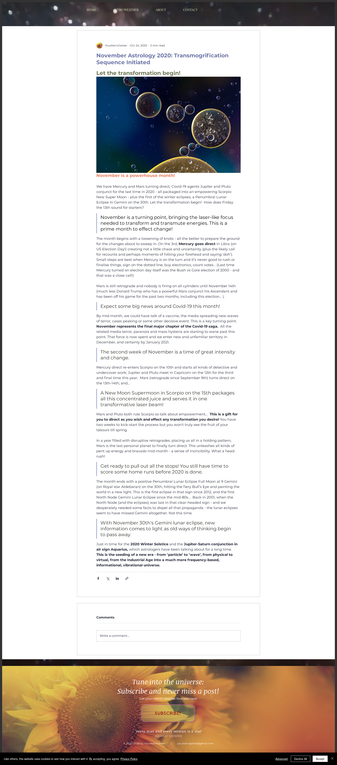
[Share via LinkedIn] (117, 578)
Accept (320, 759)
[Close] (332, 759)
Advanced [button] (281, 759)
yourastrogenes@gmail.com (195, 743)
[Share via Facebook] (98, 578)
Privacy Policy (129, 759)
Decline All (300, 759)
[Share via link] (127, 578)
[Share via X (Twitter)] (108, 578)
